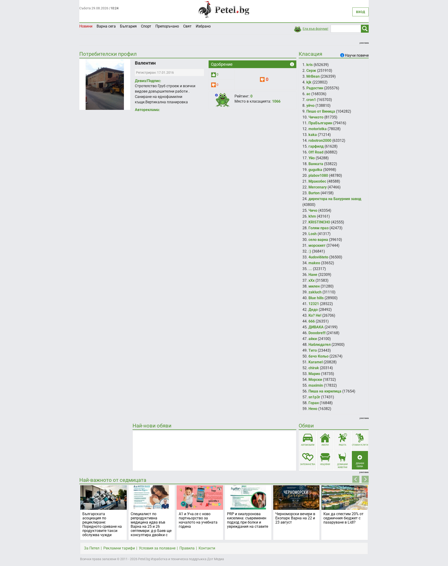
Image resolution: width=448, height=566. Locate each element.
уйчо (310, 105)
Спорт (146, 26)
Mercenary (317, 187)
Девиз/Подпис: (148, 81)
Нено (312, 408)
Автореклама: (147, 110)
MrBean (313, 76)
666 (311, 321)
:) (309, 251)
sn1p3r (314, 397)
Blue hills (316, 298)
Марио (314, 374)
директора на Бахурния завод (334, 199)
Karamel (315, 362)
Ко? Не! (314, 315)
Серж (311, 70)
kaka (312, 134)
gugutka (315, 169)
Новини (85, 26)
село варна (318, 239)
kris (309, 65)
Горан (313, 403)
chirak (313, 368)
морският (317, 245)
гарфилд (316, 146)
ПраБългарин (320, 123)
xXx (311, 280)
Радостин (314, 88)
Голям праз (318, 228)
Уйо (311, 158)
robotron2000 (319, 140)
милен (314, 286)
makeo (314, 263)
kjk (309, 82)
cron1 (311, 99)
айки (312, 339)
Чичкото (315, 117)
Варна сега (106, 26)
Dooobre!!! (317, 333)
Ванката (315, 164)
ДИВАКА (316, 327)
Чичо (312, 210)
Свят (187, 26)
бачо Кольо (318, 356)
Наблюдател (319, 344)
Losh (312, 234)
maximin (315, 385)
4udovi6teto (318, 257)
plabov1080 (318, 175)
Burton (314, 193)
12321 (313, 304)
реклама (364, 43)
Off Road (315, 152)
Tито (312, 350)
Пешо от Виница (320, 111)
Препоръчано (167, 26)
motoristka (317, 129)
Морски (315, 379)
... (310, 269)
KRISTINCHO (319, 222)
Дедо (313, 309)
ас (308, 94)
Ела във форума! (315, 29)
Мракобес (317, 181)
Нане (312, 274)
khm (312, 216)
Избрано (203, 26)
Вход (360, 12)
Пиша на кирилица (324, 391)
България (128, 26)
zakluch (315, 292)
